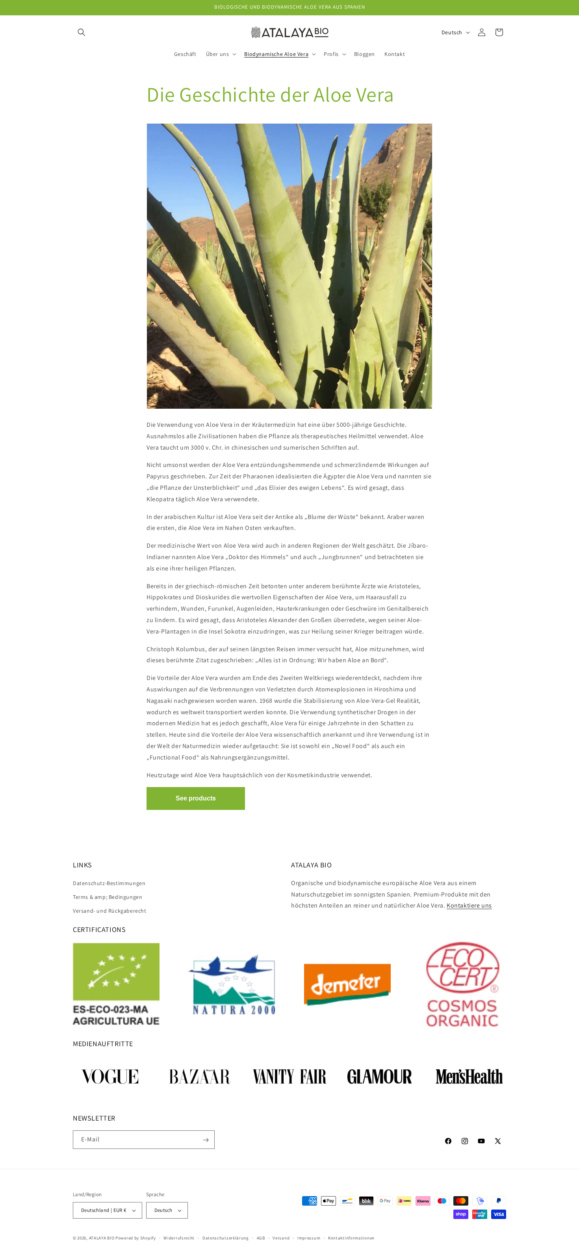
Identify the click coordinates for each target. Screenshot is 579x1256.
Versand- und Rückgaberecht (110, 910)
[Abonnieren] (205, 1140)
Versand (281, 1238)
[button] (81, 32)
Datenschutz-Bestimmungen (109, 883)
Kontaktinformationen (351, 1238)
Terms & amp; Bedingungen (107, 896)
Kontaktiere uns (469, 905)
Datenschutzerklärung (225, 1238)
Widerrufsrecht (179, 1238)
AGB (261, 1238)
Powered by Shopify (135, 1238)
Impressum (308, 1238)
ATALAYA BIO (102, 1238)
